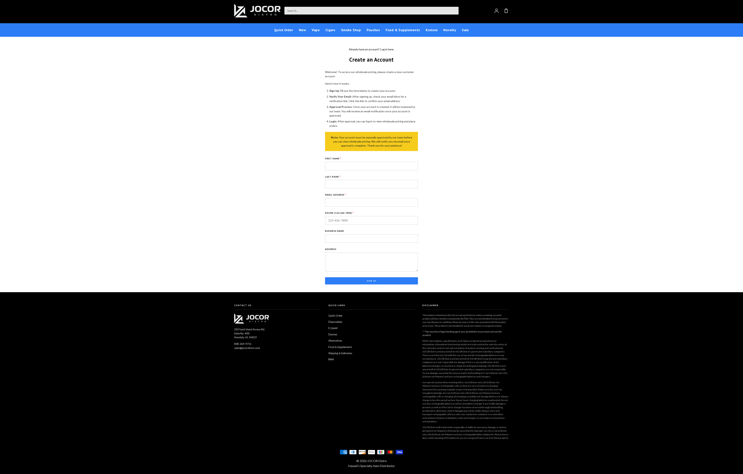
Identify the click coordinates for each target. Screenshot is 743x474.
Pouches (373, 30)
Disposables (335, 321)
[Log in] (496, 10)
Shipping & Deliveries (340, 353)
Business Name (334, 231)
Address (330, 249)
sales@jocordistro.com (247, 347)
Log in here (387, 49)
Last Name (333, 176)
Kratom (431, 30)
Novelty (449, 30)
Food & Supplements (403, 30)
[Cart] (506, 10)
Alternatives (335, 340)
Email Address (335, 194)
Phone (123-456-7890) (339, 213)
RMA (331, 359)
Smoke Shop (351, 30)
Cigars (330, 30)
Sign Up (371, 281)
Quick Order (283, 30)
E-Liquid (332, 328)
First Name (333, 158)
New (302, 30)
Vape (316, 30)
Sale (465, 30)
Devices (332, 334)
